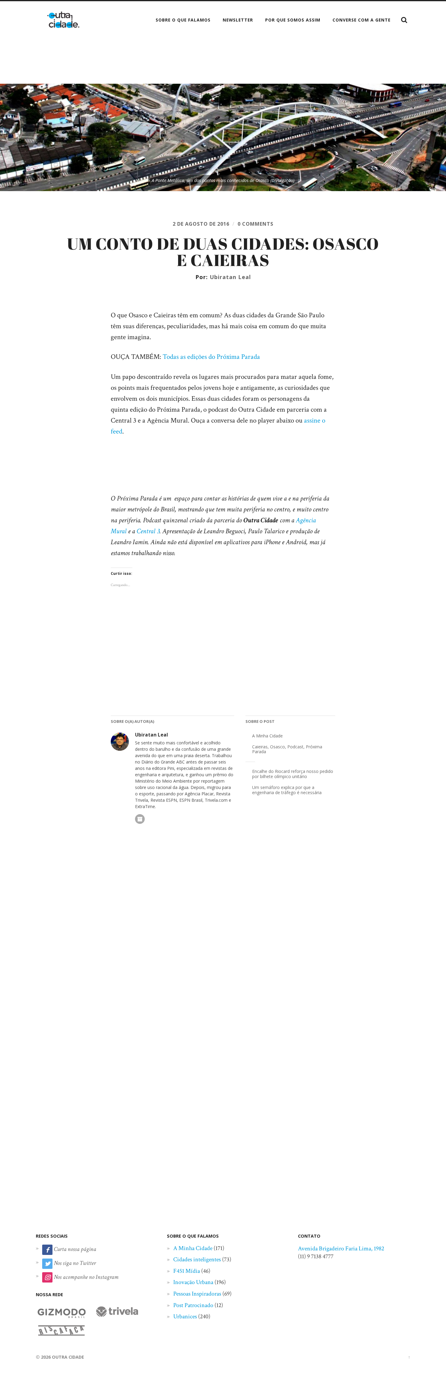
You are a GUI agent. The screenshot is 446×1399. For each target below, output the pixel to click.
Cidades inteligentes (197, 1259)
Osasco (277, 747)
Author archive (140, 819)
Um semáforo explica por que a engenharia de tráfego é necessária (287, 789)
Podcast (295, 747)
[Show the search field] (404, 20)
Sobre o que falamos (183, 20)
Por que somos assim (292, 20)
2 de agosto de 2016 (201, 224)
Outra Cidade (68, 1357)
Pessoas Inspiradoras (197, 1294)
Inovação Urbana (193, 1282)
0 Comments (255, 224)
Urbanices (185, 1316)
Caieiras (260, 747)
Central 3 (148, 531)
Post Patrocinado (193, 1305)
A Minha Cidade (267, 736)
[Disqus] (223, 930)
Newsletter (238, 20)
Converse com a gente (361, 20)
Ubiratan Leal (230, 277)
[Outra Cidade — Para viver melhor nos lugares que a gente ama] (63, 20)
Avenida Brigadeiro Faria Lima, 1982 (341, 1248)
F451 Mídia (186, 1271)
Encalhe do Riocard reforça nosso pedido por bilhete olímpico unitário (292, 773)
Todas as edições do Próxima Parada (211, 356)
